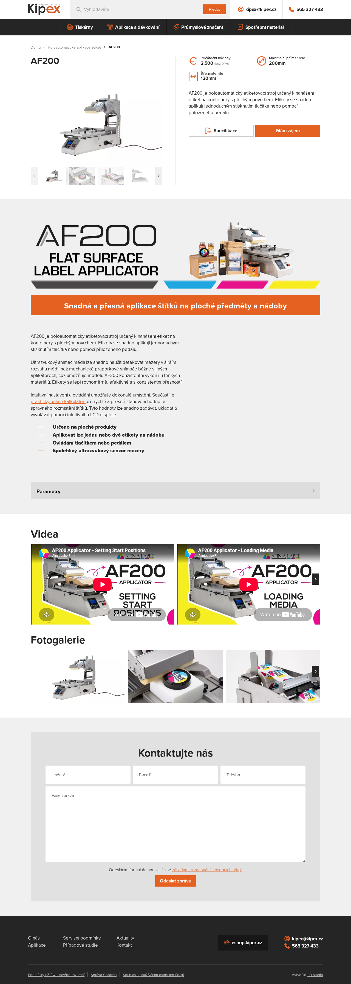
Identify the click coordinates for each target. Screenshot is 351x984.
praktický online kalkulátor (58, 401)
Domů (36, 47)
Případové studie (80, 945)
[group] (96, 123)
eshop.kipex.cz (247, 942)
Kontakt (124, 945)
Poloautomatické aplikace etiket (74, 47)
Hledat (214, 9)
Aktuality (125, 938)
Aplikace (37, 945)
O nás (34, 938)
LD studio (315, 974)
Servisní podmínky (82, 938)
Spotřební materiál (264, 27)
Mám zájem (288, 130)
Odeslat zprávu (175, 881)
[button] (158, 176)
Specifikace (225, 130)
